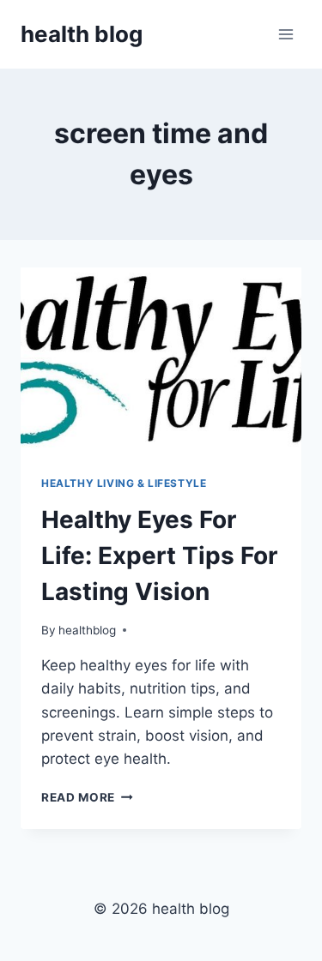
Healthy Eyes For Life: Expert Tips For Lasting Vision (159, 555)
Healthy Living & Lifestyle (123, 483)
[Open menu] (285, 34)
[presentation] (161, 360)
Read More (87, 797)
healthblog (87, 630)
